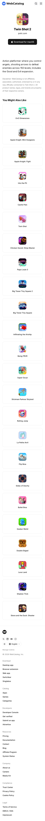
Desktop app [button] (8, 665)
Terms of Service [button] (10, 807)
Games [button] (5, 697)
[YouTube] (11, 639)
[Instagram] (15, 639)
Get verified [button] (7, 716)
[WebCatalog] (4, 632)
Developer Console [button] (10, 712)
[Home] (13, 4)
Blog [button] (4, 748)
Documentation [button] (9, 740)
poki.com (22, 33)
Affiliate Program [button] (10, 752)
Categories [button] (7, 701)
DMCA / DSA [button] (8, 811)
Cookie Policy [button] (8, 795)
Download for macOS (24, 42)
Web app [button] (6, 673)
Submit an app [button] (9, 720)
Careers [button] (6, 772)
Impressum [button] (7, 815)
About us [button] (6, 768)
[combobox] (14, 644)
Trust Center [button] (8, 787)
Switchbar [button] (7, 677)
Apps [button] (5, 693)
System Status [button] (9, 756)
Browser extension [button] (10, 669)
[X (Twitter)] (3, 639)
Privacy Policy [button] (8, 791)
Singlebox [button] (7, 681)
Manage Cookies (8, 650)
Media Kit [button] (7, 776)
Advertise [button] (7, 724)
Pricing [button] (5, 736)
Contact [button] (6, 744)
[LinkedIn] (7, 639)
